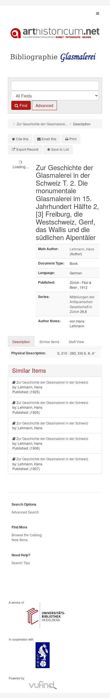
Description (21, 341)
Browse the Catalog (27, 534)
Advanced (44, 105)
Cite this (22, 138)
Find (22, 105)
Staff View (76, 341)
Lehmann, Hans (82, 248)
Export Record (27, 149)
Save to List (60, 149)
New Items (20, 539)
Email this (48, 138)
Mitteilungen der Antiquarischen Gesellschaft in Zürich (82, 304)
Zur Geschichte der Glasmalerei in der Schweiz (52, 382)
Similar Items (49, 341)
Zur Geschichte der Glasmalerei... (42, 123)
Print (72, 138)
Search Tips (21, 562)
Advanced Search (25, 512)
